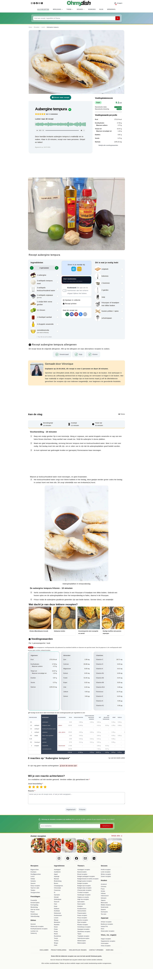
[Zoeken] (117, 18)
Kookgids (92, 9)
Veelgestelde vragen (78, 950)
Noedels (56, 924)
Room (56, 933)
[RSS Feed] (42, 3)
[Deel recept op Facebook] (72, 314)
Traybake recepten (83, 936)
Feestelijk (34, 900)
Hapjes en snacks (83, 897)
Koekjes (80, 906)
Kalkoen (56, 908)
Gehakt (56, 897)
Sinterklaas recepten (84, 927)
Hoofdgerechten (36, 874)
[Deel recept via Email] (85, 314)
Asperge (56, 876)
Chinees (103, 886)
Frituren (82, 809)
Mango (56, 920)
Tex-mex (103, 914)
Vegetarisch (70, 809)
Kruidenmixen (81, 908)
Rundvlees (57, 936)
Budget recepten (82, 883)
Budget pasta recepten (84, 881)
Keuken (80, 9)
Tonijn (56, 938)
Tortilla (56, 940)
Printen (122, 414)
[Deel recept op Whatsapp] (67, 314)
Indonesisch (105, 895)
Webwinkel (111, 9)
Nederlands (104, 907)
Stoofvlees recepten (83, 931)
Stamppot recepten (83, 929)
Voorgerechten (35, 892)
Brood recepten (82, 874)
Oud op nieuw (35, 909)
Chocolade (57, 888)
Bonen (56, 883)
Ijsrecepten (81, 901)
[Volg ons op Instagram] (32, 3)
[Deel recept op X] (81, 314)
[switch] (64, 290)
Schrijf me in (107, 826)
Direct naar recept (61, 97)
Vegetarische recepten (108, 941)
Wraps (56, 943)
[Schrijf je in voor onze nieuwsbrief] (39, 3)
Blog (101, 9)
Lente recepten (105, 872)
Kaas (55, 906)
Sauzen (33, 883)
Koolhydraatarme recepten (39, 928)
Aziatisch (104, 884)
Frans (103, 889)
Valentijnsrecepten (83, 938)
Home (30, 27)
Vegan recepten (106, 938)
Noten (56, 927)
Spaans (103, 909)
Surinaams (104, 911)
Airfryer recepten (106, 922)
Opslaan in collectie (72, 300)
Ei (54, 892)
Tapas (79, 933)
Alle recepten (43, 9)
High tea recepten (83, 899)
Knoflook (57, 911)
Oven (102, 928)
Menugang (57, 9)
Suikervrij (34, 933)
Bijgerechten (35, 869)
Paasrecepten (81, 913)
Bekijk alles (116, 836)
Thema (69, 9)
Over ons (109, 950)
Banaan (56, 878)
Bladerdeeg (57, 881)
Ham (55, 904)
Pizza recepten (82, 917)
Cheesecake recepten (84, 890)
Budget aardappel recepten (86, 876)
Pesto (56, 929)
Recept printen (70, 303)
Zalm (55, 945)
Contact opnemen (96, 950)
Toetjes (33, 890)
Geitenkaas (57, 899)
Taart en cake (35, 888)
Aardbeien (57, 872)
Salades (33, 881)
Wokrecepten (81, 943)
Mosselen (57, 922)
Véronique (67, 363)
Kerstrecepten (35, 902)
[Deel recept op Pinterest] (76, 314)
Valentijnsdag (35, 916)
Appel (56, 874)
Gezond (33, 924)
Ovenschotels (81, 911)
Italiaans (103, 898)
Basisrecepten (82, 872)
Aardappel (57, 869)
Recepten (36, 27)
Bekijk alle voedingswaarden (108, 145)
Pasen (33, 911)
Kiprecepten (81, 904)
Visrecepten (105, 943)
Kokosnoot (57, 913)
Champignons (58, 885)
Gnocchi (56, 901)
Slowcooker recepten (107, 931)
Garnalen (57, 895)
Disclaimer (44, 950)
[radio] (30, 787)
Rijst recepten (81, 922)
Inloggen (119, 3)
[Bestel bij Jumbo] (79, 269)
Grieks (103, 891)
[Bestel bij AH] (73, 269)
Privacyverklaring (58, 950)
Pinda (56, 931)
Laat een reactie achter (117, 758)
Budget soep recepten (84, 888)
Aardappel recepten (83, 869)
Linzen (56, 917)
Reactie (31, 791)
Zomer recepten (106, 876)
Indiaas (103, 893)
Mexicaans (104, 902)
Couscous (57, 890)
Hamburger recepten (84, 895)
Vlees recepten (106, 945)
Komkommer (58, 915)
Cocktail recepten (83, 892)
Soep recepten (35, 885)
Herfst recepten (106, 869)
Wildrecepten (81, 940)
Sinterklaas (34, 914)
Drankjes (33, 872)
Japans (103, 900)
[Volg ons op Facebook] (37, 3)
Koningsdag (34, 905)
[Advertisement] (76, 166)
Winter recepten (106, 874)
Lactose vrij (34, 931)
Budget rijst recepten (84, 885)
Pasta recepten (82, 915)
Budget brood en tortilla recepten (87, 878)
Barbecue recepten (107, 924)
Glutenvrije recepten (37, 926)
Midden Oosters (106, 905)
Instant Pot (104, 926)
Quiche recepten (82, 920)
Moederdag (34, 907)
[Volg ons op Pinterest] (34, 3)
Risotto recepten (82, 924)
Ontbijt (33, 878)
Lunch (43, 27)
